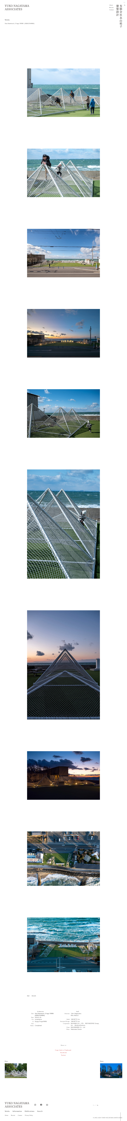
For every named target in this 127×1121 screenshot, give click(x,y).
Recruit (111, 7)
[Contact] (47, 1105)
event (34, 995)
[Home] (17, 7)
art (28, 995)
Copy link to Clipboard (63, 1050)
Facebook (63, 1052)
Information (17, 1111)
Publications (29, 1111)
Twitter (63, 1055)
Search (39, 1111)
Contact (111, 10)
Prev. (6, 1061)
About (111, 5)
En (124, 2)
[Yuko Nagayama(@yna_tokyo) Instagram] (35, 1105)
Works (7, 20)
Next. (102, 1061)
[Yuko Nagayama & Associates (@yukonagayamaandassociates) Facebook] (41, 1105)
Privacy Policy (29, 1115)
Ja (124, 5)
